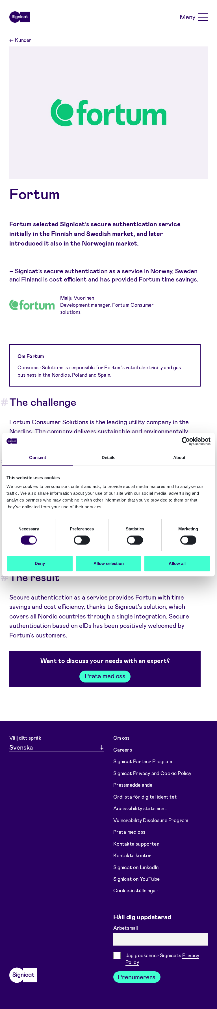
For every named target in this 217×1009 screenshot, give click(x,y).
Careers (122, 749)
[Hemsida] (19, 17)
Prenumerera (137, 976)
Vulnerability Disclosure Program (150, 820)
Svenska (21, 747)
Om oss (121, 738)
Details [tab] (109, 457)
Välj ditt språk (25, 738)
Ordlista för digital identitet (145, 796)
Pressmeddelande (133, 785)
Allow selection (109, 563)
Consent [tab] (37, 457)
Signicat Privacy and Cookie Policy (152, 773)
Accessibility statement (140, 808)
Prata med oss (105, 675)
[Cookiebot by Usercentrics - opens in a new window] (186, 441)
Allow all (177, 563)
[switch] (82, 540)
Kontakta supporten (136, 843)
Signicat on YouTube (136, 879)
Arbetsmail (126, 928)
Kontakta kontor (132, 855)
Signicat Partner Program (142, 761)
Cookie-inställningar (135, 890)
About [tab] (179, 457)
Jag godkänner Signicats (162, 958)
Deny (40, 563)
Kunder (20, 40)
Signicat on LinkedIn (136, 867)
